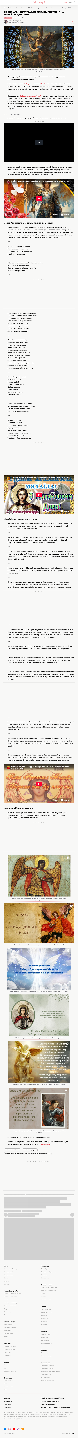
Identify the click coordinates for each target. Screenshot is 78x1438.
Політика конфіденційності (52, 1398)
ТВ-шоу (44, 1331)
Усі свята (8, 18)
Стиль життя (46, 1285)
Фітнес (6, 1315)
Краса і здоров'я (11, 1291)
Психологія (44, 1275)
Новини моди (8, 1324)
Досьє (6, 1278)
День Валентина (46, 1309)
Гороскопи (45, 1363)
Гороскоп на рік (46, 1374)
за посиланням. (45, 1144)
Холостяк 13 (45, 1337)
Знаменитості (8, 1272)
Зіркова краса (8, 1275)
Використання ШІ (48, 1404)
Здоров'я (7, 1309)
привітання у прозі (29, 1150)
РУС (70, 2)
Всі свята (44, 1324)
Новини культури (46, 1356)
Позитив (43, 1297)
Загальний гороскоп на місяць (50, 1371)
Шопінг (6, 1336)
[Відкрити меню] (2, 2)
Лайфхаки (7, 1355)
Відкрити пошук (75, 2)
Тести (43, 1294)
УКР (65, 2)
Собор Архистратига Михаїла (31, 96)
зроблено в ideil (68, 1433)
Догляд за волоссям (10, 1297)
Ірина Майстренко (14, 21)
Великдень (44, 1321)
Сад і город (7, 1352)
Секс (5, 1384)
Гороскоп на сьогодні (47, 1365)
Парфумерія (8, 1312)
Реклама (7, 1407)
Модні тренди (8, 1333)
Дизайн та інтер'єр (10, 1346)
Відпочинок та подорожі (48, 1291)
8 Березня (44, 1315)
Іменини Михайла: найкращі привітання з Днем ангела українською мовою (36, 118)
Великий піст (45, 1318)
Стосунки (8, 1378)
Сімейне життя (9, 1387)
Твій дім (7, 1344)
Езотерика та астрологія (49, 1287)
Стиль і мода (9, 1322)
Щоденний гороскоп (47, 1381)
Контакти (8, 1401)
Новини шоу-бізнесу (10, 1269)
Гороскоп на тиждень (48, 1368)
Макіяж (6, 1300)
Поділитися (72, 22)
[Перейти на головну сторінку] (39, 2)
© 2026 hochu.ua (9, 1433)
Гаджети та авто (46, 1300)
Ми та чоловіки (8, 1381)
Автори (7, 1398)
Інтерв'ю (6, 1284)
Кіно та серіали (46, 1353)
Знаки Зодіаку (45, 1378)
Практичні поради (10, 1327)
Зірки (6, 1266)
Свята (43, 1307)
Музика (6, 1281)
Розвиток (45, 1266)
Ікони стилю (8, 1330)
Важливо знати (45, 1278)
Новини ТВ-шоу (46, 1334)
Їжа (5, 1368)
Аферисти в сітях (46, 1343)
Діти (5, 1390)
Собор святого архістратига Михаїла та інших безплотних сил (27, 1153)
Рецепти (6, 1365)
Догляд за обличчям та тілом (13, 1294)
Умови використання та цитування (55, 1407)
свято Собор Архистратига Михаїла (33, 84)
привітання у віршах (12, 1150)
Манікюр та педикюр (10, 1303)
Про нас (7, 1404)
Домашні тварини (9, 1349)
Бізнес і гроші (45, 1269)
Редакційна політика (50, 1401)
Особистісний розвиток (48, 1272)
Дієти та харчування (10, 1306)
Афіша (44, 1350)
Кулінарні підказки (10, 1371)
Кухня (6, 1362)
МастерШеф (45, 1340)
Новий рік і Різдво (46, 1312)
